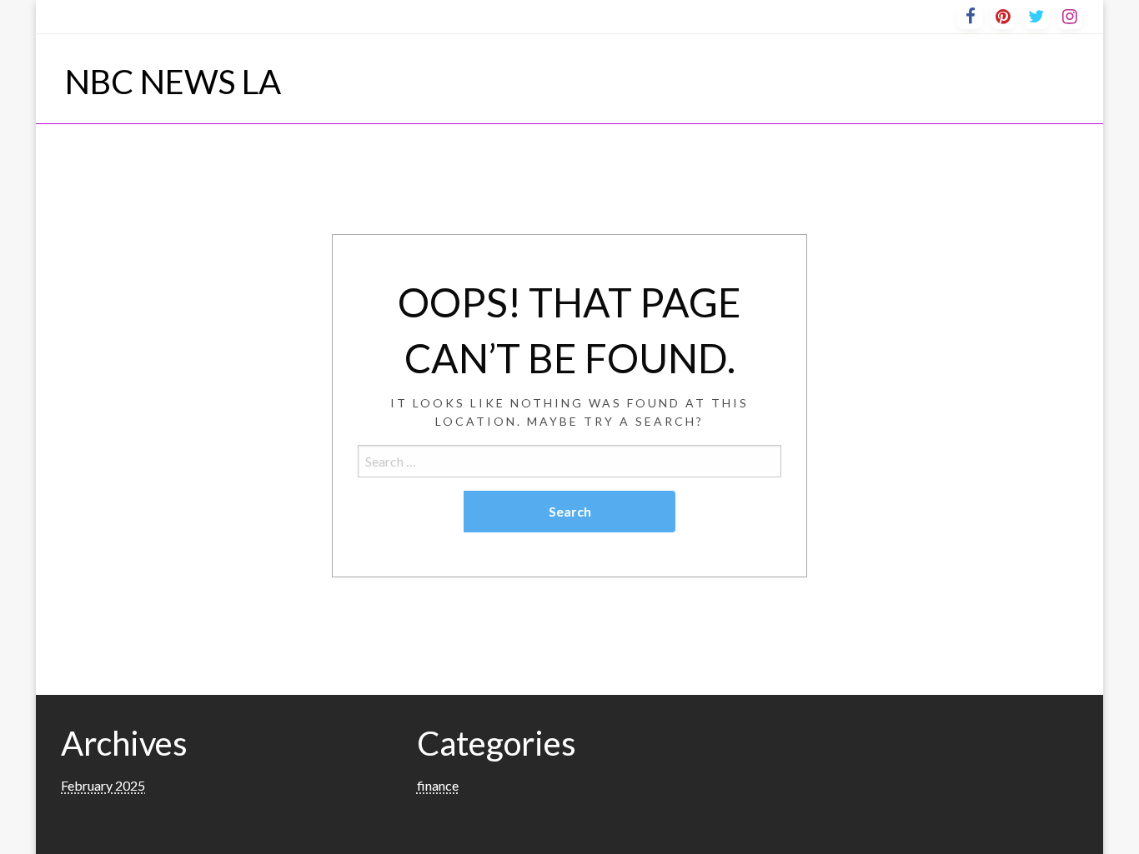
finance (438, 785)
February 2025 (103, 785)
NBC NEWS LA (173, 82)
